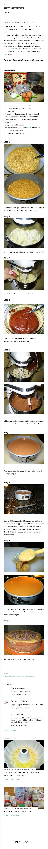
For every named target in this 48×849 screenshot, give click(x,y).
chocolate (12, 676)
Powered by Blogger (26, 842)
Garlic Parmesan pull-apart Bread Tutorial (22, 774)
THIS (15, 49)
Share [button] (6, 673)
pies (23, 676)
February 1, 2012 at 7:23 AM (20, 695)
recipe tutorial (29, 676)
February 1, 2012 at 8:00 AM (20, 708)
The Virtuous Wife (14, 8)
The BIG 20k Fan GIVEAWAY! (19, 811)
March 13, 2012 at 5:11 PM (19, 725)
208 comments (14, 779)
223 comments (14, 815)
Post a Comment (10, 730)
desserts (18, 676)
